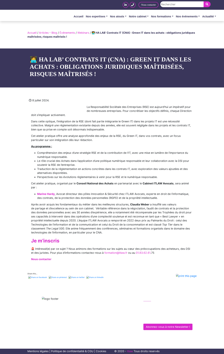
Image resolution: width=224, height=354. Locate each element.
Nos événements (187, 16)
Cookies (101, 351)
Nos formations (161, 16)
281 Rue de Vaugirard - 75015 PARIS (168, 318)
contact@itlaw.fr (156, 312)
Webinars (83, 32)
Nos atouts (117, 16)
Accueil (78, 16)
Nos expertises (95, 16)
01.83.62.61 (143, 252)
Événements (67, 32)
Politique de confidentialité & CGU (72, 351)
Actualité (208, 16)
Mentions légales (38, 351)
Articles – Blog (48, 32)
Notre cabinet (137, 16)
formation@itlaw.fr (115, 252)
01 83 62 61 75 (156, 305)
